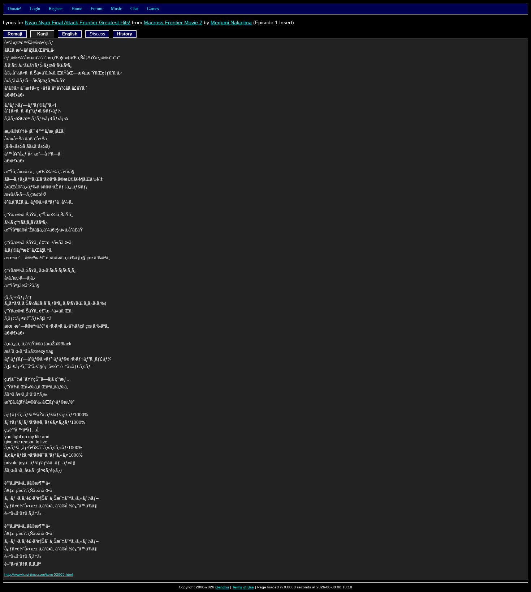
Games (153, 8)
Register (56, 8)
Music (116, 8)
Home (77, 8)
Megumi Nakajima (231, 22)
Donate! (14, 8)
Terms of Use (243, 587)
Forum (96, 8)
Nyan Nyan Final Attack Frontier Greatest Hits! (77, 22)
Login (35, 8)
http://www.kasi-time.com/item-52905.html (38, 574)
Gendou (222, 587)
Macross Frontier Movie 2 (173, 22)
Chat (134, 8)
